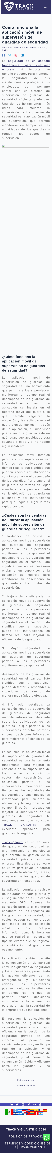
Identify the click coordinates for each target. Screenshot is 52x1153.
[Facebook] (3, 55)
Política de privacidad (28, 1136)
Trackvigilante (12, 842)
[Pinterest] (16, 55)
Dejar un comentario (13, 47)
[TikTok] (40, 1104)
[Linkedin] (22, 55)
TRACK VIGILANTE (19, 824)
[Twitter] (9, 55)
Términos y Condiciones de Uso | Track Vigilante (28, 1145)
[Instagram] (23, 1104)
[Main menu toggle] (45, 7)
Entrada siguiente (26, 1085)
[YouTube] (34, 1104)
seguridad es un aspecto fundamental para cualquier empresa (26, 65)
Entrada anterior (26, 1080)
